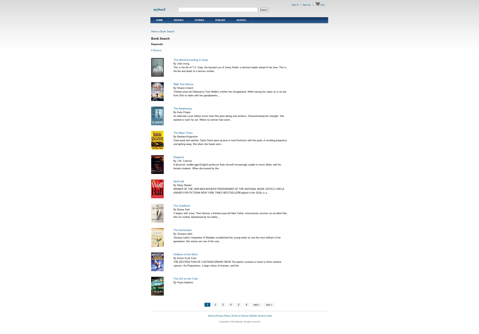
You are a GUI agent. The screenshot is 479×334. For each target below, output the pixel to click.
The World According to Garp (190, 59)
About (211, 316)
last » (269, 304)
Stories (199, 20)
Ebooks (179, 20)
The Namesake (182, 230)
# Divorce (156, 50)
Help (269, 316)
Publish (220, 20)
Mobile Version (257, 316)
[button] (321, 319)
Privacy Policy (223, 316)
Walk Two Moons (183, 84)
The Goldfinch (181, 205)
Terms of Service (240, 316)
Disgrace (178, 157)
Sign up (306, 5)
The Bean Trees (183, 132)
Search (241, 20)
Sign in (295, 5)
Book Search (167, 31)
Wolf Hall (178, 181)
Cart (322, 5)
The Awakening (182, 108)
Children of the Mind (185, 254)
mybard (159, 9)
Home (159, 20)
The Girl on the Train (185, 278)
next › (257, 304)
